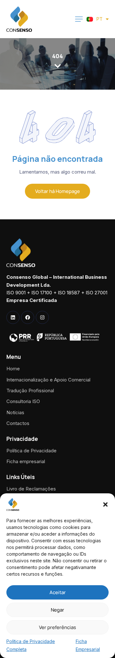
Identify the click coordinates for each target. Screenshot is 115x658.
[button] (105, 504)
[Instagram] (42, 317)
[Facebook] (27, 317)
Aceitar (58, 592)
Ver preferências (57, 627)
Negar (57, 610)
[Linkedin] (12, 317)
